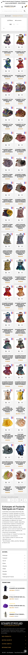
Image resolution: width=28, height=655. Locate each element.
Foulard (5, 558)
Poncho (5, 571)
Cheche (5, 566)
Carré (4, 560)
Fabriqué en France (8, 576)
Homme (5, 574)
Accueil (5, 552)
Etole (4, 563)
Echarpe (5, 555)
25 (21, 500)
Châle (4, 568)
